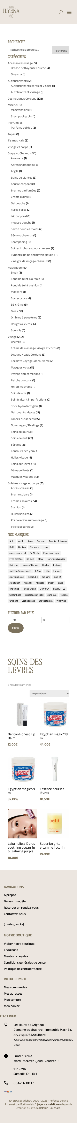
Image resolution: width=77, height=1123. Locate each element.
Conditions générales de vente (25, 962)
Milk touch (14, 583)
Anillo (21, 541)
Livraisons (11, 950)
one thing (14, 589)
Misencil (28, 583)
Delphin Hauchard (50, 1108)
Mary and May (16, 577)
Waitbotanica (46, 601)
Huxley (45, 565)
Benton (22, 547)
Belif (11, 547)
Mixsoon (40, 583)
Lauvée (57, 571)
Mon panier (12, 1006)
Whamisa (61, 601)
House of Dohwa (30, 565)
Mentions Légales (16, 956)
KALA (38, 571)
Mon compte (12, 1000)
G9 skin (30, 559)
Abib (11, 541)
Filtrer (15, 627)
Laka (47, 571)
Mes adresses (13, 994)
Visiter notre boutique (19, 944)
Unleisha (13, 601)
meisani (46, 577)
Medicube (33, 577)
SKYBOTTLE (59, 589)
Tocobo (64, 595)
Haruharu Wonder (56, 559)
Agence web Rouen (49, 1104)
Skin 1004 (44, 589)
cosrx (45, 547)
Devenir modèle (15, 901)
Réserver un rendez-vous (21, 908)
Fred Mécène (16, 559)
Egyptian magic (51, 553)
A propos (10, 895)
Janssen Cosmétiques (20, 571)
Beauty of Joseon (58, 541)
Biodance (34, 547)
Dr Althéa (34, 553)
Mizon (51, 583)
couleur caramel (17, 553)
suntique (51, 595)
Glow (40, 559)
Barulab (41, 541)
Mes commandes (15, 987)
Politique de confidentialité (23, 969)
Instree (57, 565)
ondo (60, 583)
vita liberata (28, 601)
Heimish (13, 565)
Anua (30, 541)
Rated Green (29, 589)
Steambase (15, 595)
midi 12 (57, 577)
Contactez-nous (15, 914)
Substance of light (34, 595)
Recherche (60, 50)
